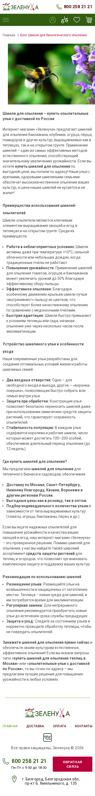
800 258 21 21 (78, 6)
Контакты (83, 726)
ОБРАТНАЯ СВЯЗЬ (72, 764)
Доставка (35, 726)
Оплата (59, 726)
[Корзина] (89, 19)
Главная (9, 35)
